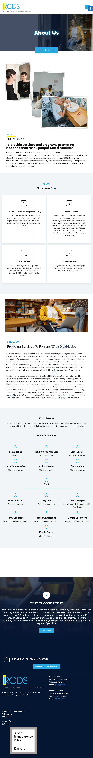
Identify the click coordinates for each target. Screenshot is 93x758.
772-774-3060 (60, 699)
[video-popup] (46, 595)
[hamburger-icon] (87, 7)
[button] (90, 8)
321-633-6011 (60, 685)
